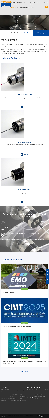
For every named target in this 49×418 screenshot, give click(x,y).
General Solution (29, 393)
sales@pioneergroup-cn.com (35, 3)
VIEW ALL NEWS (24, 371)
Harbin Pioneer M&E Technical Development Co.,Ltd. (17, 415)
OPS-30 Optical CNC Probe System (4, 395)
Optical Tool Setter (14, 392)
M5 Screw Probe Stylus (23, 406)
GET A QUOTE (41, 33)
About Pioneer (17, 9)
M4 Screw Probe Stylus (23, 401)
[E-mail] (47, 273)
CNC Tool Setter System (15, 389)
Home (7, 32)
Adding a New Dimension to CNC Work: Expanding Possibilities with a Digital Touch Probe (24, 362)
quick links (29, 397)
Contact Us (32, 9)
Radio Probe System (4, 391)
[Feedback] (47, 282)
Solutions (22, 7)
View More (25, 107)
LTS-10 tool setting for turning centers (14, 395)
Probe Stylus (22, 389)
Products (13, 7)
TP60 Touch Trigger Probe (24, 94)
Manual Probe (27, 32)
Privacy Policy (43, 416)
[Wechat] (47, 279)
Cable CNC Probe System (5, 398)
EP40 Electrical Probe (24, 142)
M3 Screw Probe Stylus (23, 397)
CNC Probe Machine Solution (29, 390)
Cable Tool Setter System (15, 400)
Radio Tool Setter (13, 398)
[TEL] (47, 276)
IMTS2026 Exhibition (8, 292)
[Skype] (47, 270)
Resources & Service (27, 9)
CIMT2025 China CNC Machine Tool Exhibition (17, 327)
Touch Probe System (18, 32)
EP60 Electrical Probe (24, 189)
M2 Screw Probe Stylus (23, 393)
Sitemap (38, 415)
